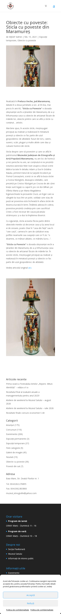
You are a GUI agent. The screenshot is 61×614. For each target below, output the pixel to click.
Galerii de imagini (14, 452)
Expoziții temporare (15, 443)
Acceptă (31, 595)
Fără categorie (13, 448)
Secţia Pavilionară (16, 549)
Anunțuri (10, 425)
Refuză (30, 603)
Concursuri (11, 429)
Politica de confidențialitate (17, 610)
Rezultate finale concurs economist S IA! (25, 412)
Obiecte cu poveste (26, 40)
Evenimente (11, 434)
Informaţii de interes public (21, 558)
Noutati (9, 457)
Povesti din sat (13, 466)
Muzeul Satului (15, 553)
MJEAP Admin (15, 36)
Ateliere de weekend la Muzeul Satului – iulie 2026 (30, 408)
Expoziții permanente (16, 438)
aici (29, 267)
